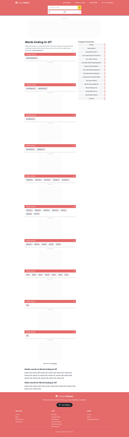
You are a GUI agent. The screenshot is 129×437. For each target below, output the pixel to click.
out (58, 244)
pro (51, 244)
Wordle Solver (80, 2)
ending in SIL (51, 375)
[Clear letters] (76, 8)
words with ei (91, 48)
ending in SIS (52, 378)
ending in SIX (60, 378)
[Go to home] (64, 396)
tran (36, 214)
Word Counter (55, 426)
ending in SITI (54, 386)
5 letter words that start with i (91, 77)
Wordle (91, 45)
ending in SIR (44, 378)
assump (30, 149)
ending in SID (52, 372)
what (47, 210)
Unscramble (67, 2)
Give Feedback (66, 405)
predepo (30, 119)
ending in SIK (44, 375)
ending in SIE (60, 372)
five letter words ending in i (91, 73)
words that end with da (91, 84)
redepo (41, 149)
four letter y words (91, 59)
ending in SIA (28, 372)
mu (47, 275)
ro (66, 275)
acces (47, 180)
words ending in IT (38, 50)
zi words (91, 98)
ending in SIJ (36, 375)
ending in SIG (28, 375)
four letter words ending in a (91, 70)
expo (29, 210)
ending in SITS (63, 386)
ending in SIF (68, 372)
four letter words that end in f (91, 55)
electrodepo (31, 58)
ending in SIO (28, 378)
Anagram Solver (55, 417)
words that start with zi (91, 66)
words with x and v (91, 52)
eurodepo (31, 88)
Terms (89, 417)
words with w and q (91, 95)
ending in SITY (28, 389)
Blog (17, 417)
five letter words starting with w (91, 62)
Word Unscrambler (56, 424)
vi (28, 275)
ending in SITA (28, 386)
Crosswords (93, 2)
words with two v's (91, 91)
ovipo (29, 180)
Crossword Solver (56, 422)
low (44, 244)
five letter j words (91, 80)
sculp (56, 180)
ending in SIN (68, 375)
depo (55, 210)
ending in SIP (36, 378)
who (29, 244)
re (60, 275)
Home (17, 414)
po (54, 275)
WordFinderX (55, 419)
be (41, 275)
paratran (42, 88)
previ (38, 180)
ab (34, 275)
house (65, 180)
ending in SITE (37, 386)
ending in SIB (36, 372)
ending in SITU (71, 386)
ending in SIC (44, 372)
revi (63, 210)
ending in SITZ (37, 389)
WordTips (54, 363)
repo (29, 214)
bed (36, 244)
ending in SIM (60, 375)
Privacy (89, 414)
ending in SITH (46, 386)
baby (38, 210)
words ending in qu (91, 88)
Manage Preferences (93, 419)
